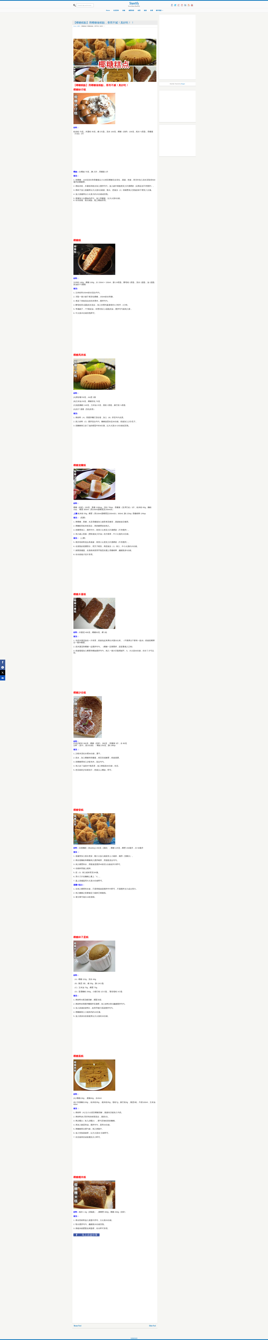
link (185, 5)
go (178, 5)
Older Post (152, 1326)
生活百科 (116, 10)
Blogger (183, 83)
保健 (123, 10)
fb (172, 5)
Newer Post (77, 1326)
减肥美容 (131, 10)
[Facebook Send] (2, 667)
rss (188, 5)
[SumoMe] (2, 677)
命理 (139, 10)
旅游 (145, 10)
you (192, 5)
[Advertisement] (111, 33)
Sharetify (134, 3)
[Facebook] (2, 662)
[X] (2, 672)
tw (175, 5)
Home (108, 10)
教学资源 (158, 10)
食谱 (151, 10)
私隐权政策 (134, 1338)
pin (182, 5)
